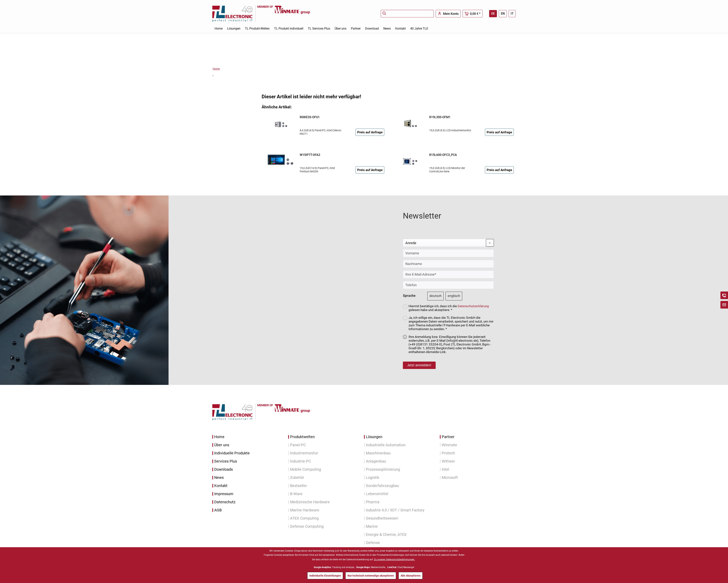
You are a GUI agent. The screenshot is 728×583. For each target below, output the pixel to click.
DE (493, 13)
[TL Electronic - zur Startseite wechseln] (234, 13)
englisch (454, 296)
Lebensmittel (377, 494)
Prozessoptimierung (383, 469)
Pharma (372, 502)
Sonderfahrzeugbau (382, 486)
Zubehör (297, 477)
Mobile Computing (305, 469)
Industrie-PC (300, 461)
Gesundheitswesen (382, 518)
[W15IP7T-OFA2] (280, 159)
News (219, 477)
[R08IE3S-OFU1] (280, 122)
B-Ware (296, 494)
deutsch (435, 296)
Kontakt (221, 486)
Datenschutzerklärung (473, 306)
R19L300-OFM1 (439, 117)
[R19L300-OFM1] (409, 122)
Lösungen (374, 437)
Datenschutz (224, 502)
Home (219, 437)
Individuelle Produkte (232, 453)
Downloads (223, 469)
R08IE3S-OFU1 (310, 117)
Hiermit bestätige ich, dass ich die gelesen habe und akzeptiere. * (449, 308)
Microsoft (450, 477)
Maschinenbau (378, 453)
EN (503, 13)
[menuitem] (407, 13)
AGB (218, 510)
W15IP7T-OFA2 (310, 155)
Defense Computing (307, 526)
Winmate (449, 445)
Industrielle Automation (386, 445)
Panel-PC (298, 445)
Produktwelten (302, 437)
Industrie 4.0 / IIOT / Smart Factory (395, 510)
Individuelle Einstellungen (325, 575)
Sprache (409, 296)
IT (512, 13)
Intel (445, 469)
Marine (372, 526)
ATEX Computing (304, 518)
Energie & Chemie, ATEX (386, 534)
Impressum (223, 494)
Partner (448, 437)
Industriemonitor (304, 453)
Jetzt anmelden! (419, 365)
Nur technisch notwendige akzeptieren (371, 575)
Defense (373, 543)
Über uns (221, 445)
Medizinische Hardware (310, 502)
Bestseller (298, 486)
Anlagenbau (376, 461)
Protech (448, 453)
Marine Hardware (304, 510)
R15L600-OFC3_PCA (443, 155)
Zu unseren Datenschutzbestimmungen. (394, 559)
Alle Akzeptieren (410, 575)
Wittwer (448, 461)
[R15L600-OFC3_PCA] (409, 159)
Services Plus (225, 461)
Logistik (372, 477)
